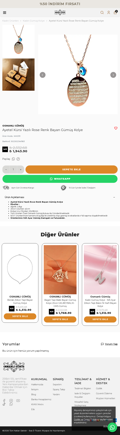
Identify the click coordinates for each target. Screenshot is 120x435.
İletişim (34, 389)
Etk (33, 409)
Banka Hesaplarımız (41, 399)
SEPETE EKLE (71, 169)
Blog (33, 394)
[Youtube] (18, 400)
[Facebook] (4, 400)
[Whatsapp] (11, 404)
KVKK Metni (37, 404)
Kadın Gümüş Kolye (34, 20)
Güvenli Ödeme (104, 393)
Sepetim (57, 384)
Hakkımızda (37, 384)
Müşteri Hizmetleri (105, 398)
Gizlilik (99, 388)
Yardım (56, 394)
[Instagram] (11, 400)
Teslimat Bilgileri (82, 388)
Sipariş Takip (59, 389)
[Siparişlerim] (108, 12)
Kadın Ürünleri (10, 20)
